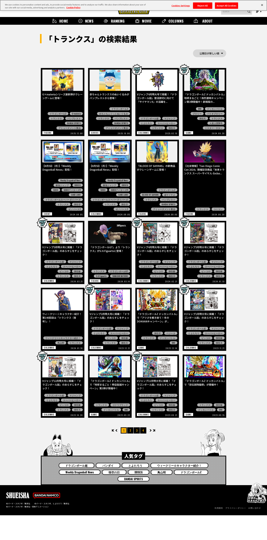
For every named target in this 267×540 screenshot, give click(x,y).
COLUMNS (176, 21)
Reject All (202, 5)
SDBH (55, 189)
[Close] (262, 5)
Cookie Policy (73, 7)
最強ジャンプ (62, 185)
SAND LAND (76, 194)
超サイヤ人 (169, 194)
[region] (133, 5)
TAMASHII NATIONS (120, 276)
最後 (154, 430)
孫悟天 (172, 128)
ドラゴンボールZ (58, 113)
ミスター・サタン (213, 128)
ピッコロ (64, 271)
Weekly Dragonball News (70, 180)
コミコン (218, 209)
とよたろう (146, 123)
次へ (151, 430)
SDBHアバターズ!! (72, 189)
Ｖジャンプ (169, 118)
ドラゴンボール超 (150, 118)
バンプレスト (74, 118)
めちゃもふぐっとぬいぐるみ (113, 113)
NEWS (89, 21)
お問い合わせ (254, 508)
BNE (199, 108)
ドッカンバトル (214, 108)
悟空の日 (114, 472)
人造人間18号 (216, 123)
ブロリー (197, 113)
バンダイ (108, 465)
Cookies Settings (181, 5)
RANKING (118, 21)
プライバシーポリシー (235, 508)
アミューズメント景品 (70, 128)
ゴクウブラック (120, 404)
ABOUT (207, 21)
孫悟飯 (77, 271)
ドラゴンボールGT (119, 271)
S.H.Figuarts (101, 276)
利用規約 (219, 508)
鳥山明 (60, 342)
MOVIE (147, 21)
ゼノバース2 (74, 209)
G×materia (76, 113)
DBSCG (77, 185)
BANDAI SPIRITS (74, 123)
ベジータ (170, 333)
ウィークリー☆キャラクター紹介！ (63, 338)
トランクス (56, 118)
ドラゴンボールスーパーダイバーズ (63, 199)
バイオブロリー (214, 113)
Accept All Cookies (226, 5)
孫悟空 (77, 204)
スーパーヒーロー (166, 123)
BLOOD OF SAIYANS (150, 194)
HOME (63, 21)
